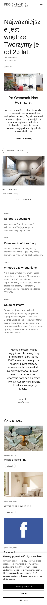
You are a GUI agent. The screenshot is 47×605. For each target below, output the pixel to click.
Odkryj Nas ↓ (9, 67)
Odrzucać (23, 600)
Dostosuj (23, 593)
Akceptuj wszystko (24, 586)
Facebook (10, 552)
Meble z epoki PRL (15, 459)
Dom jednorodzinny (10, 193)
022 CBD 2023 (10, 189)
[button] (15, 150)
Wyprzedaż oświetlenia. (18, 506)
